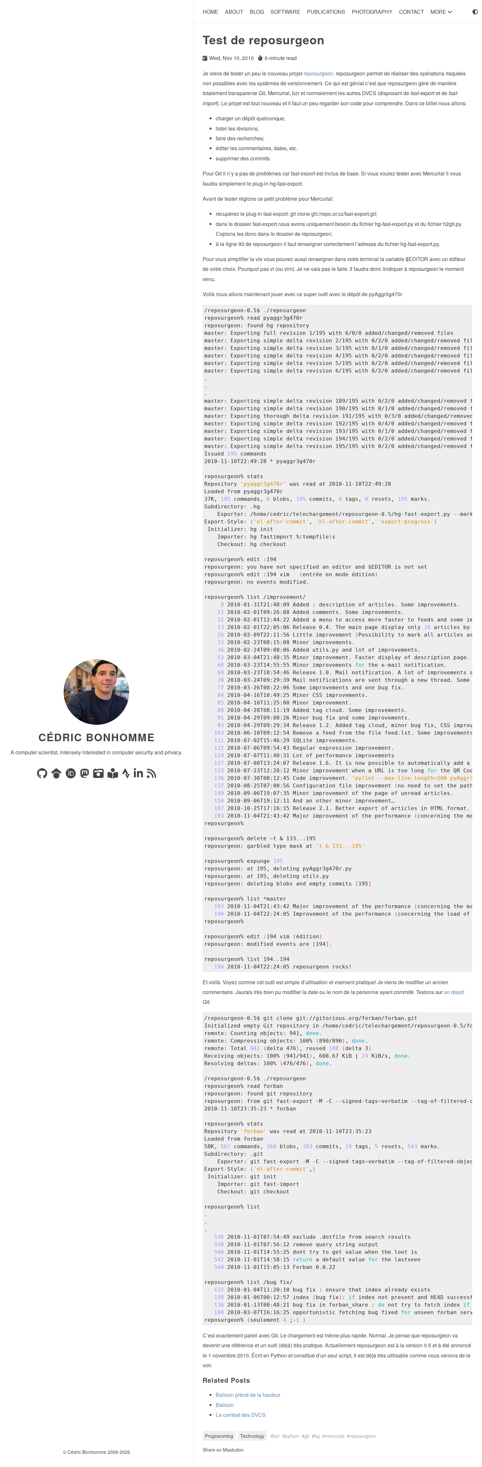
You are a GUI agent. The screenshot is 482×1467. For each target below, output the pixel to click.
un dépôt (454, 992)
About (234, 11)
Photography (372, 11)
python (292, 1436)
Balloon (225, 1405)
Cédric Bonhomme (96, 736)
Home (210, 11)
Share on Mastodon (223, 1449)
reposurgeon (318, 73)
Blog (257, 11)
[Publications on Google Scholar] (57, 775)
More (439, 11)
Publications (326, 11)
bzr (276, 1436)
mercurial (334, 1436)
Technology (252, 1436)
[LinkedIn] (139, 775)
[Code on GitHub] (43, 775)
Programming (219, 1436)
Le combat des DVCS (241, 1414)
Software (285, 11)
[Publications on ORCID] (71, 775)
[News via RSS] (151, 775)
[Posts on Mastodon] (85, 775)
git (306, 1436)
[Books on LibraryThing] (113, 775)
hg (317, 1436)
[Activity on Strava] (126, 775)
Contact (411, 11)
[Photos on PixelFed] (99, 775)
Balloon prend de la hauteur (248, 1394)
